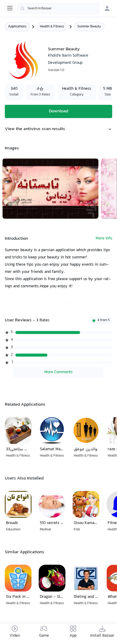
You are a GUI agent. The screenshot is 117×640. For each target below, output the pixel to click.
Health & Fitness (52, 27)
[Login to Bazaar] (107, 8)
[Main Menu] (9, 8)
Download (58, 111)
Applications (17, 27)
